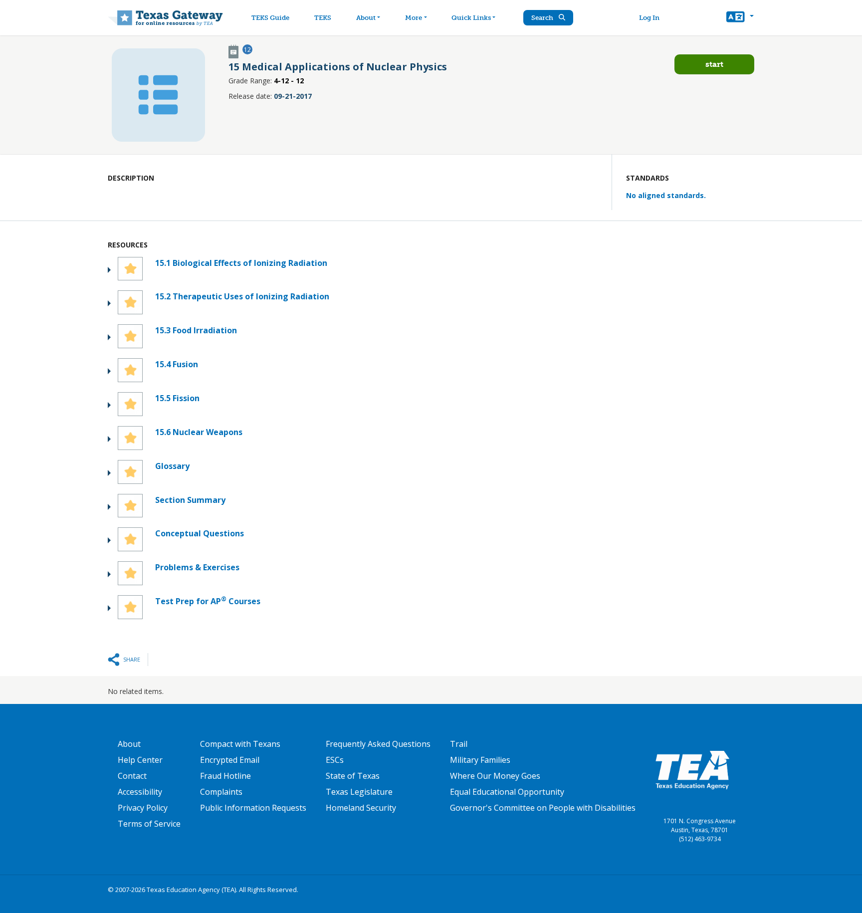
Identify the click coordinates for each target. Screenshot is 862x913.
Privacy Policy (143, 807)
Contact (132, 775)
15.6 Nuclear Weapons (198, 432)
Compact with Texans (240, 743)
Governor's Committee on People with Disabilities (543, 807)
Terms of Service (149, 823)
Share (131, 659)
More (413, 17)
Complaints (221, 791)
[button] (740, 17)
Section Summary (190, 499)
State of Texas (353, 775)
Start (714, 64)
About (366, 17)
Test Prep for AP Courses (207, 601)
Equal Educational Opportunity (507, 791)
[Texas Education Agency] (692, 769)
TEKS (322, 17)
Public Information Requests (253, 807)
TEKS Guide (270, 17)
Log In (649, 17)
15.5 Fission (177, 398)
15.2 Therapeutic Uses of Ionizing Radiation (242, 296)
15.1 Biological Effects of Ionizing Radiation (241, 262)
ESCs (335, 759)
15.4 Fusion (176, 364)
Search (543, 17)
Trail (458, 743)
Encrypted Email (229, 759)
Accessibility (140, 791)
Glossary (172, 465)
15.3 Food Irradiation (196, 330)
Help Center (140, 759)
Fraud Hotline (225, 775)
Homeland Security (361, 807)
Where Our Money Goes (495, 775)
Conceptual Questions (199, 533)
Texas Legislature (359, 791)
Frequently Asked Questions (378, 743)
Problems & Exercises (197, 567)
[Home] (165, 17)
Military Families (480, 759)
